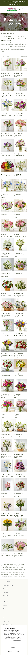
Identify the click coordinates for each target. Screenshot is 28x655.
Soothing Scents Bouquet (5, 196)
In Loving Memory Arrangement (19, 495)
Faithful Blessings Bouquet (6, 96)
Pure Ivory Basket (19, 436)
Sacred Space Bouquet (18, 75)
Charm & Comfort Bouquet (6, 416)
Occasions (5, 588)
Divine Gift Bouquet (19, 95)
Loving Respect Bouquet (5, 376)
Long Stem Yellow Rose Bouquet (6, 536)
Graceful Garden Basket (18, 456)
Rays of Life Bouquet (20, 335)
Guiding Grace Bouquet (5, 336)
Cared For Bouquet (6, 216)
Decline (13, 647)
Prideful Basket (5, 175)
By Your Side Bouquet (7, 236)
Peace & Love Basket (20, 275)
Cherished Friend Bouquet (6, 456)
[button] (19, 9)
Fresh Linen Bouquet (7, 555)
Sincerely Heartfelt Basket (19, 316)
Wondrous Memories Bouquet (7, 356)
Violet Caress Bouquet (20, 535)
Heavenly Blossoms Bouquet (6, 116)
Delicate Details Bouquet (18, 216)
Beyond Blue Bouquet (7, 515)
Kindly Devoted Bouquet (5, 75)
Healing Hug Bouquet (20, 236)
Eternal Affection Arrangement (19, 295)
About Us (5, 595)
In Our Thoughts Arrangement (5, 275)
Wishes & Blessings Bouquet (19, 416)
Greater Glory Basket (7, 295)
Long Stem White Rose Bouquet (19, 516)
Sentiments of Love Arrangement (19, 356)
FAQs (4, 618)
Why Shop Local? (7, 624)
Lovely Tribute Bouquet (5, 495)
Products (5, 592)
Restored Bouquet (19, 196)
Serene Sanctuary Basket (19, 396)
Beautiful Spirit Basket (18, 556)
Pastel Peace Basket (20, 476)
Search (5, 605)
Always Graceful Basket (5, 316)
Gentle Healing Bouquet (18, 136)
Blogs (4, 608)
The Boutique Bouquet (18, 116)
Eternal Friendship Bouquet (19, 255)
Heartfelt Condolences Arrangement (7, 255)
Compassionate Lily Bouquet (6, 436)
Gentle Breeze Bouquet (18, 176)
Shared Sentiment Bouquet (19, 156)
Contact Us (6, 621)
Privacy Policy (17, 640)
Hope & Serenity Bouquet (18, 376)
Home (2, 33)
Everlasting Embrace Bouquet (7, 396)
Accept (13, 644)
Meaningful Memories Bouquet (7, 136)
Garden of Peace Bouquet (5, 156)
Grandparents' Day (8, 585)
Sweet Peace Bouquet (7, 476)
